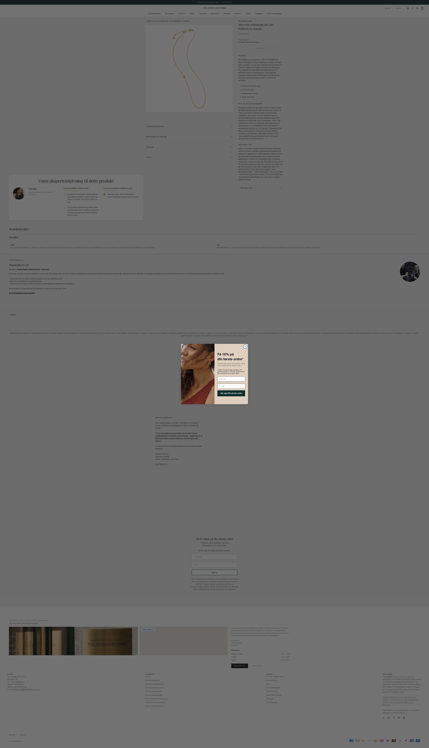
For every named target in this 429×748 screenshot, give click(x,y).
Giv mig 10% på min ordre (231, 393)
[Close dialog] (245, 347)
